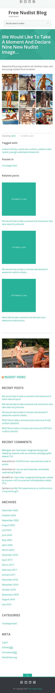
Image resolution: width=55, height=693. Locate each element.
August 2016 (8, 599)
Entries (7, 647)
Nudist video (15, 377)
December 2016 (10, 579)
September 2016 (10, 594)
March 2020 (8, 549)
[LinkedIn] (29, 1)
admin (13, 136)
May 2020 (7, 540)
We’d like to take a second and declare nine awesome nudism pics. (23, 319)
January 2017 (8, 574)
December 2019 (10, 554)
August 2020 (8, 525)
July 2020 (6, 530)
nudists (33, 149)
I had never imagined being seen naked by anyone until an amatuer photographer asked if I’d (27, 453)
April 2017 (7, 559)
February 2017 (9, 569)
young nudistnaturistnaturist (24, 152)
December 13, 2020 (19, 199)
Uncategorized (9, 165)
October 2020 (9, 515)
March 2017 (8, 564)
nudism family (9, 149)
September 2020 (10, 520)
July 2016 (6, 604)
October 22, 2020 (19, 247)
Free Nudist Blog (35, 689)
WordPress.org (9, 657)
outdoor (42, 149)
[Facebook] (21, 1)
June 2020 (7, 535)
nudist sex (23, 149)
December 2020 (10, 510)
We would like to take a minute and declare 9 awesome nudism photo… (24, 271)
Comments (9, 652)
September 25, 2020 (19, 295)
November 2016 (10, 584)
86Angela (7, 450)
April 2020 (7, 545)
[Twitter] (25, 1)
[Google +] (33, 1)
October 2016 (9, 589)
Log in (5, 642)
